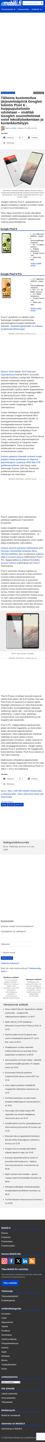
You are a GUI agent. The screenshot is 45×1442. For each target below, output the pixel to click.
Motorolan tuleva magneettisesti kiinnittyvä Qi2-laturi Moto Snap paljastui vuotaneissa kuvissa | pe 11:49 (22, 1140)
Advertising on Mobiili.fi (11, 1429)
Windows (5, 1356)
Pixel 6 (11, 804)
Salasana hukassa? (10, 963)
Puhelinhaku (7, 1241)
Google (4, 804)
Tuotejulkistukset (8, 1365)
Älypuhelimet (5, 92)
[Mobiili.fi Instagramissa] (4, 1261)
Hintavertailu (23, 9)
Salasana (5, 944)
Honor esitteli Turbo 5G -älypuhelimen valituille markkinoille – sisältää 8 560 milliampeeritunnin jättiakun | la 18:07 (23, 1013)
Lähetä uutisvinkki (9, 1394)
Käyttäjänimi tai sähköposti (13, 931)
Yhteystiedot (6, 1402)
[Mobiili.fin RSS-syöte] (32, 1261)
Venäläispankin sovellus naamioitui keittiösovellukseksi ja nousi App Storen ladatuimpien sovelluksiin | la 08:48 (21, 1051)
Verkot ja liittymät (8, 1339)
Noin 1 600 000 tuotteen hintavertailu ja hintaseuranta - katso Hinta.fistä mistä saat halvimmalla (22, 794)
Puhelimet (5, 1237)
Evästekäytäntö (8, 1300)
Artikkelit (36, 9)
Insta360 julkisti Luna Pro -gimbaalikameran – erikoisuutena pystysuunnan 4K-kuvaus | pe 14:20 (23, 1127)
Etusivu (4, 1233)
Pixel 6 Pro (19, 804)
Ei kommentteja (38, 93)
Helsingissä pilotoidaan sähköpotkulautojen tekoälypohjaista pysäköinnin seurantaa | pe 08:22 (22, 1190)
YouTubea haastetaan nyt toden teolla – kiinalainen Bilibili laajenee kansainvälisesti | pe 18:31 (22, 1102)
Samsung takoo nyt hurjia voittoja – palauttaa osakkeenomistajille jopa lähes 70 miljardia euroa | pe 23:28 (23, 1063)
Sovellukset (6, 1335)
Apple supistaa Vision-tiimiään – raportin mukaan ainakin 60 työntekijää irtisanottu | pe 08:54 (23, 1178)
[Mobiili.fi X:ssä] (18, 1261)
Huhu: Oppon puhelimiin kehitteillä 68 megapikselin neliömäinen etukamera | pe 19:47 (22, 1089)
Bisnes (4, 1360)
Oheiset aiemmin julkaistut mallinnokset (19, 548)
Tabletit (4, 1326)
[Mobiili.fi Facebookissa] (11, 1261)
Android (4, 1348)
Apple (4, 1352)
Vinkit (3, 1318)
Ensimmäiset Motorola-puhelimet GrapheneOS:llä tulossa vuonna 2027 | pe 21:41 (22, 1076)
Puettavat (5, 1331)
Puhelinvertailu (8, 1246)
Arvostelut (5, 1314)
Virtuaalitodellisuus (9, 1343)
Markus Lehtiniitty (11, 128)
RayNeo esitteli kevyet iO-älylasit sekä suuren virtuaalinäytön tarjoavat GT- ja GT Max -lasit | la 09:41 (22, 1038)
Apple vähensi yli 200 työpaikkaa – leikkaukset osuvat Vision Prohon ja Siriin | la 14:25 (23, 1025)
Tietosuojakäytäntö (9, 1296)
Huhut (12, 92)
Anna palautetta (8, 1398)
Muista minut (8, 952)
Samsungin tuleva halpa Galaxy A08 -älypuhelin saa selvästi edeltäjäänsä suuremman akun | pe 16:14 (20, 1114)
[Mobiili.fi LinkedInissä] (25, 1261)
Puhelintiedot (7, 9)
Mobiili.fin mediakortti (10, 1415)
